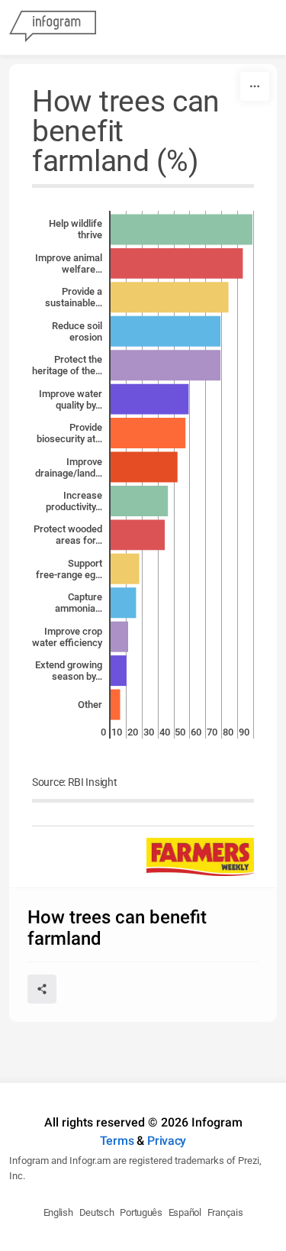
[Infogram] (52, 27)
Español (185, 1212)
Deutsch (96, 1212)
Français (225, 1212)
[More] (254, 86)
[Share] (41, 989)
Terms (117, 1140)
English (58, 1212)
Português (141, 1212)
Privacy (166, 1140)
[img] (181, 229)
